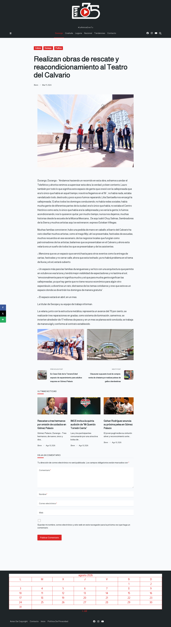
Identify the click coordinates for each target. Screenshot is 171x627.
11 (42, 593)
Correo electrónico (48, 503)
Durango (59, 33)
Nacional (88, 33)
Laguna (78, 33)
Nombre (43, 494)
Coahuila (69, 33)
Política (59, 48)
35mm (36, 85)
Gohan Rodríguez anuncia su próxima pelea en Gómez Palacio (118, 424)
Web (41, 512)
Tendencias (99, 33)
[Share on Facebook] (3, 307)
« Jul (84, 610)
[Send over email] (3, 320)
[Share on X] (3, 313)
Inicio (43, 621)
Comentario (45, 470)
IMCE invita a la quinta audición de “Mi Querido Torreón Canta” (83, 424)
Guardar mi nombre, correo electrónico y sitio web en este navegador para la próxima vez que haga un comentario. (83, 526)
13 (85, 593)
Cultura (38, 48)
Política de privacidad (58, 621)
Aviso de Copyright (19, 621)
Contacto (111, 33)
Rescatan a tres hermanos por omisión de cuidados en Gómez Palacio (51, 424)
